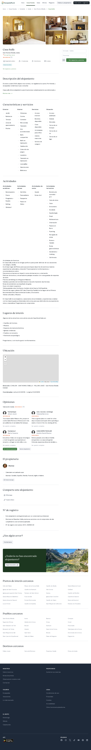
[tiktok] (74, 741)
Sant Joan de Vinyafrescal (10, 636)
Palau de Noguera (51, 636)
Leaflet (42, 381)
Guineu (48, 593)
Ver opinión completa (9, 426)
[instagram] (66, 741)
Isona (26, 618)
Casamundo (7, 725)
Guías (38, 3)
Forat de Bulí (28, 596)
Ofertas (44, 3)
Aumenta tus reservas (53, 672)
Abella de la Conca (30, 622)
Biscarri (27, 625)
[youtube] (78, 741)
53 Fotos (75, 41)
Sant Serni (28, 633)
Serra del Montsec (30, 651)
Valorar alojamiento (25, 449)
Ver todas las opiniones (10, 449)
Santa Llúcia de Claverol (10, 600)
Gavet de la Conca (51, 629)
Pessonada (71, 625)
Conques (70, 618)
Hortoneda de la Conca (75, 633)
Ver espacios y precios (76, 60)
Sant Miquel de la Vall (9, 633)
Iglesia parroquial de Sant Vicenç (12, 593)
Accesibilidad (50, 704)
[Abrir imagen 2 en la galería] (56, 23)
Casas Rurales (31, 3)
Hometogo (6, 718)
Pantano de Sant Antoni (32, 593)
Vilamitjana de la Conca (75, 629)
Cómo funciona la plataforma (55, 707)
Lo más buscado (8, 700)
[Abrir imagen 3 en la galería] (77, 23)
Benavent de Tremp (8, 629)
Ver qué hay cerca (9, 55)
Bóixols (48, 633)
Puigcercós (71, 636)
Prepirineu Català (51, 651)
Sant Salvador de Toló (9, 625)
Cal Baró (70, 589)
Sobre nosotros (8, 672)
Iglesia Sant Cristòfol (52, 596)
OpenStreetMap (54, 381)
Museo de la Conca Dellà (32, 586)
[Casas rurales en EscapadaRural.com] (8, 3)
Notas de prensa (8, 676)
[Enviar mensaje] (63, 60)
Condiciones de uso (52, 693)
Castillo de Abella (51, 586)
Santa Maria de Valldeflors (10, 596)
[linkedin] (87, 741)
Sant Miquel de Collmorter (54, 604)
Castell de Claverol (73, 596)
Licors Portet (6, 604)
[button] (33, 369)
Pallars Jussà (6, 651)
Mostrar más (6, 93)
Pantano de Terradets (74, 604)
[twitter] (70, 741)
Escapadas (6, 693)
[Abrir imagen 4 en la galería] (56, 37)
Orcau (48, 622)
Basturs (48, 618)
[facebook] (61, 741)
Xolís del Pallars (7, 586)
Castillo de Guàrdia (30, 604)
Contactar (6, 683)
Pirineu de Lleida (72, 651)
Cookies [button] (48, 700)
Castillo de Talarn (51, 600)
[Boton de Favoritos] (83, 20)
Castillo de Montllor (73, 593)
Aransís (27, 629)
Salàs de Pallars (29, 636)
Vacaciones (6, 697)
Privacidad (49, 697)
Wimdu (5, 721)
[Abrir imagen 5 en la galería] (77, 37)
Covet (69, 622)
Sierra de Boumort (73, 600)
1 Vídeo (84, 41)
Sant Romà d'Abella (8, 618)
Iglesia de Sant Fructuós (10, 589)
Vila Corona (49, 589)
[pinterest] (83, 741)
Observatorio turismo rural (11, 679)
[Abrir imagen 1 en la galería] (24, 30)
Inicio (22, 3)
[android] (8, 740)
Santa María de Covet (74, 586)
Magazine (51, 3)
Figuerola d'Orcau (8, 622)
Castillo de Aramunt (30, 589)
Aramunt (48, 625)
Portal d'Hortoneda (30, 600)
